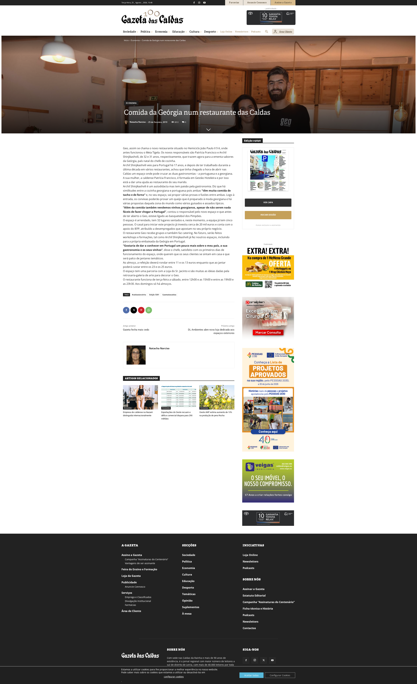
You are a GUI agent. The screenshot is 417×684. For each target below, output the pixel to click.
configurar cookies (174, 676)
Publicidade (129, 582)
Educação (188, 581)
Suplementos (190, 607)
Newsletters (250, 561)
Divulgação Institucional (138, 601)
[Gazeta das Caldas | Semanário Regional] (152, 17)
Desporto (188, 587)
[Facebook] (194, 2)
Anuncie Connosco (135, 586)
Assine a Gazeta (132, 555)
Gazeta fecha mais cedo (136, 329)
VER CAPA (268, 202)
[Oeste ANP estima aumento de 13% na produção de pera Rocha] (216, 397)
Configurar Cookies (280, 675)
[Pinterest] (141, 310)
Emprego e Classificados (138, 597)
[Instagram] (199, 2)
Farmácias (130, 604)
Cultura (187, 574)
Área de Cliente (131, 611)
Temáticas (188, 594)
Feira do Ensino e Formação (139, 569)
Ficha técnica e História (258, 608)
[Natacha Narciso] (126, 122)
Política (187, 561)
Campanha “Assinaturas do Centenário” (146, 559)
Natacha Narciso (138, 122)
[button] (267, 32)
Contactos (249, 628)
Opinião (187, 600)
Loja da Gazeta (131, 576)
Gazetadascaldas (169, 294)
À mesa (187, 613)
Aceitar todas (251, 675)
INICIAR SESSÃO (268, 214)
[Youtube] (204, 2)
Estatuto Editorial (254, 595)
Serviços (127, 593)
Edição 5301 (154, 294)
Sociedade (188, 555)
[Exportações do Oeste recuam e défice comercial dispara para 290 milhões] (178, 397)
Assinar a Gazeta (254, 589)
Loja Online (250, 555)
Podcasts (248, 568)
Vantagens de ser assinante (140, 563)
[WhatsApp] (148, 310)
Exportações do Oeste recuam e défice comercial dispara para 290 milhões (176, 415)
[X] (133, 310)
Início (126, 40)
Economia (135, 40)
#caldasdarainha (139, 294)
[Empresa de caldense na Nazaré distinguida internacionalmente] (140, 397)
